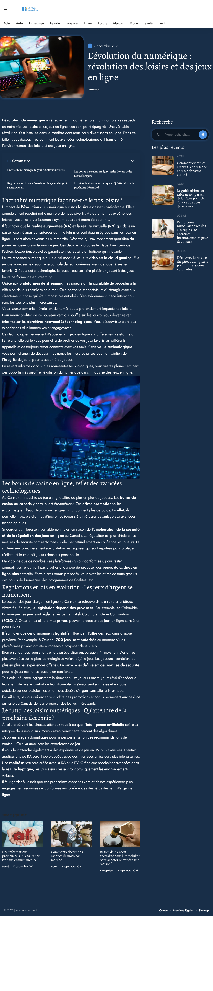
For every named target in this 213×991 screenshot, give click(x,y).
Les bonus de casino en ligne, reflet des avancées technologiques (103, 173)
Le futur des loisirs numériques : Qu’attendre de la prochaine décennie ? (104, 185)
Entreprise (106, 870)
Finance (94, 89)
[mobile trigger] (7, 9)
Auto (54, 867)
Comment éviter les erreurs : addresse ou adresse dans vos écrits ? (192, 169)
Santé (5, 867)
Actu (180, 156)
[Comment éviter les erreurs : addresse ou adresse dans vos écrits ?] (163, 165)
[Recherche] (206, 9)
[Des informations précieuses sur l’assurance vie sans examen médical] (22, 834)
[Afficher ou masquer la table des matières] (82, 160)
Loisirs (181, 216)
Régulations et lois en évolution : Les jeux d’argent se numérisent (37, 185)
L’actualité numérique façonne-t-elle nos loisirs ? (36, 170)
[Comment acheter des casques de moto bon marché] (71, 834)
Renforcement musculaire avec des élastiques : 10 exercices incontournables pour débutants (192, 232)
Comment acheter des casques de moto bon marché (67, 856)
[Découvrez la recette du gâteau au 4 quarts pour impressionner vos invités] (163, 260)
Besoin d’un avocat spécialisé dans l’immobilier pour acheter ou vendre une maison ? (120, 858)
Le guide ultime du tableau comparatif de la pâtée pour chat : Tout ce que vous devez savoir (192, 198)
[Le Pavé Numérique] (30, 9)
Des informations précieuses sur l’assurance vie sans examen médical (21, 856)
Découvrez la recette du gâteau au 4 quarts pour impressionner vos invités (192, 263)
